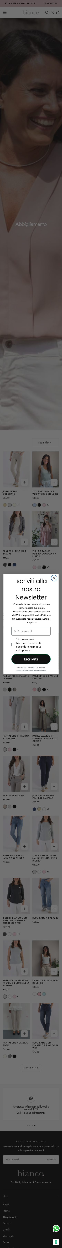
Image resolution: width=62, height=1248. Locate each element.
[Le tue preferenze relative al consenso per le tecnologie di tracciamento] (56, 1242)
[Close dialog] (54, 578)
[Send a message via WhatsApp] (56, 1228)
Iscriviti (31, 659)
